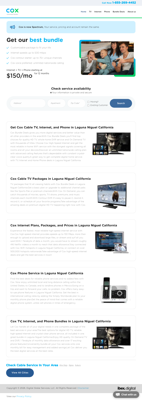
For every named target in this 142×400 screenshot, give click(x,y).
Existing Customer (99, 105)
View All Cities (20, 373)
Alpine (71, 365)
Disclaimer (83, 388)
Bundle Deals (119, 12)
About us (132, 12)
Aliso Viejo (63, 365)
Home (83, 12)
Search (121, 103)
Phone (107, 12)
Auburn (78, 365)
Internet (97, 12)
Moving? (94, 102)
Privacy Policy (24, 396)
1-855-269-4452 (124, 2)
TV (90, 12)
